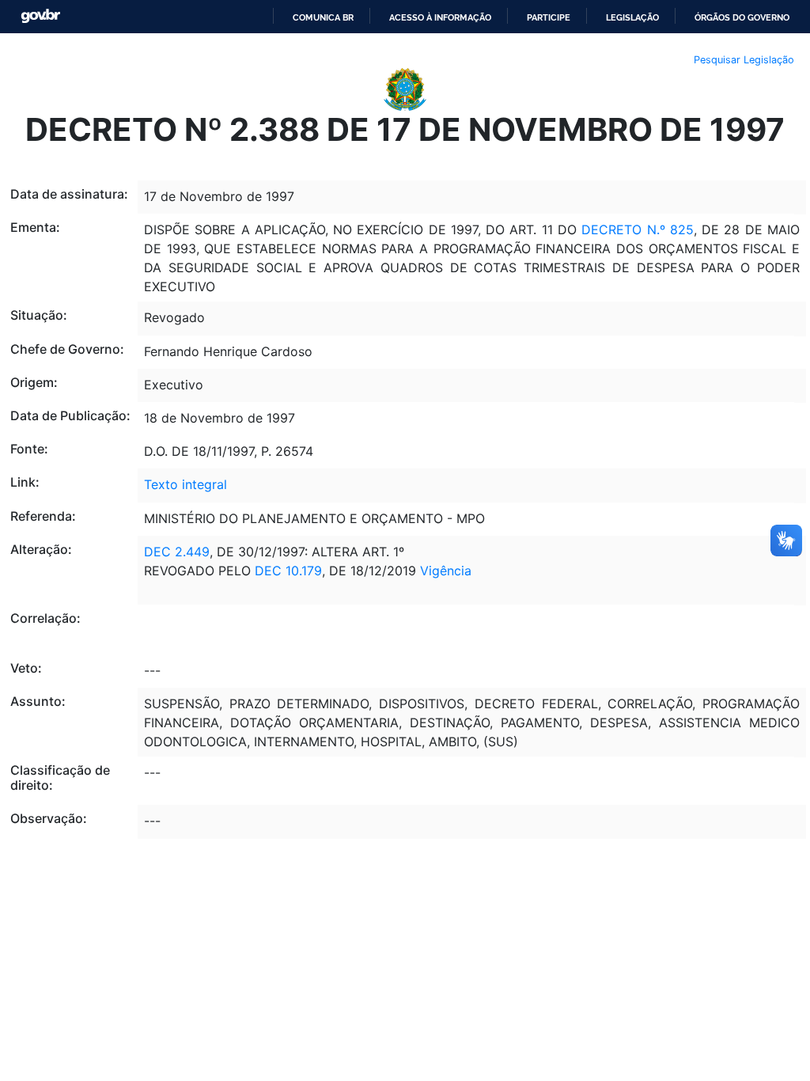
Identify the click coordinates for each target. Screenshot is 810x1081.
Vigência (445, 570)
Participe (548, 17)
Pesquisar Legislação (744, 60)
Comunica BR (323, 17)
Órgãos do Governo (742, 17)
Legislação (632, 17)
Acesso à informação (440, 17)
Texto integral (185, 484)
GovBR (40, 16)
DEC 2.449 (177, 551)
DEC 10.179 (288, 570)
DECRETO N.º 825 (637, 229)
